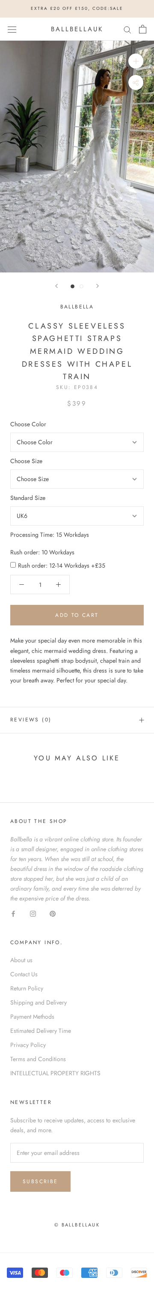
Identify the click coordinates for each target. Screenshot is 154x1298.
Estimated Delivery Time (40, 1030)
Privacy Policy (28, 1045)
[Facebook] (13, 913)
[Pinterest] (53, 913)
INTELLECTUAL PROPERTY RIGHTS (55, 1073)
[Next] (97, 286)
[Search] (127, 29)
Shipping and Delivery (38, 1002)
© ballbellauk (77, 1224)
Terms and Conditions (38, 1059)
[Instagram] (33, 913)
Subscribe (40, 1181)
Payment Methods (32, 1016)
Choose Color (28, 424)
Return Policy (26, 988)
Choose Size (26, 461)
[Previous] (56, 286)
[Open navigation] (12, 29)
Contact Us (24, 974)
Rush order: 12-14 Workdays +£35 (61, 565)
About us (21, 960)
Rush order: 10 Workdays (42, 552)
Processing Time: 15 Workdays (49, 534)
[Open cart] (142, 29)
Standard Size (27, 497)
